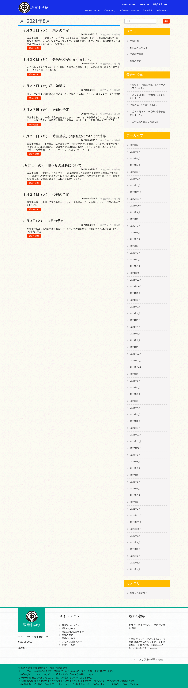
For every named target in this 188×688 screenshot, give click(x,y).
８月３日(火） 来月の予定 (43, 221)
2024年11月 (135, 280)
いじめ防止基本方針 (143, 16)
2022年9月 (135, 455)
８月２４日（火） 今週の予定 (46, 194)
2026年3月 (135, 172)
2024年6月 (135, 313)
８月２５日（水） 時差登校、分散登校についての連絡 (64, 136)
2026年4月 (135, 165)
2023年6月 (135, 394)
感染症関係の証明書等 (129, 10)
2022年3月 (135, 495)
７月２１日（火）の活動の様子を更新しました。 (147, 96)
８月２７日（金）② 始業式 (44, 86)
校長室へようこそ (92, 10)
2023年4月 (135, 408)
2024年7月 (135, 307)
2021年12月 (136, 515)
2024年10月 (136, 286)
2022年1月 (135, 509)
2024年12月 (136, 273)
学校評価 (134, 41)
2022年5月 (135, 482)
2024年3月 (135, 334)
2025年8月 (135, 219)
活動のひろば (109, 10)
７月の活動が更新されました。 (145, 121)
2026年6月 (135, 152)
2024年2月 (135, 340)
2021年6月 (135, 556)
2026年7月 (135, 145)
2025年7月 (135, 226)
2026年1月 (135, 185)
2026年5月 (135, 158)
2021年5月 (135, 563)
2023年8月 (135, 381)
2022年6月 (135, 475)
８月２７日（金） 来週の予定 (46, 110)
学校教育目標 (136, 54)
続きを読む (34, 48)
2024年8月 (135, 300)
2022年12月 (136, 435)
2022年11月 (135, 441)
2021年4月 (135, 569)
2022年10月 (136, 448)
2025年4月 (135, 246)
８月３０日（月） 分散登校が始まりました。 (58, 59)
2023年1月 (135, 428)
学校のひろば (162, 10)
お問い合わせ (162, 16)
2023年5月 (135, 401)
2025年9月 (135, 212)
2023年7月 (135, 387)
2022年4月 (135, 488)
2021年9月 (135, 536)
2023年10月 (136, 367)
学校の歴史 (147, 10)
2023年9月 (135, 374)
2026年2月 (135, 179)
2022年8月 (135, 461)
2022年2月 (135, 502)
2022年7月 (135, 468)
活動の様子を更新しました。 (144, 105)
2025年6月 (135, 232)
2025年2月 (135, 259)
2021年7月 (135, 549)
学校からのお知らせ (110, 34)
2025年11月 (135, 199)
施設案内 (22, 648)
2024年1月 (135, 347)
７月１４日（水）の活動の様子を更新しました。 (147, 113)
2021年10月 (136, 529)
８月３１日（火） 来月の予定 (46, 30)
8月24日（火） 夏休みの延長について (52, 165)
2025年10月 (136, 206)
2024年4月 (135, 327)
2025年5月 (135, 239)
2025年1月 (135, 266)
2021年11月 (135, 522)
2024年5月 (135, 320)
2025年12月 (136, 192)
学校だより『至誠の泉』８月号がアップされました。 (147, 86)
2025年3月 (135, 253)
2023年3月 (135, 414)
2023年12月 (136, 354)
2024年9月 (135, 293)
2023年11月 (135, 360)
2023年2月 (135, 421)
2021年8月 (135, 542)
